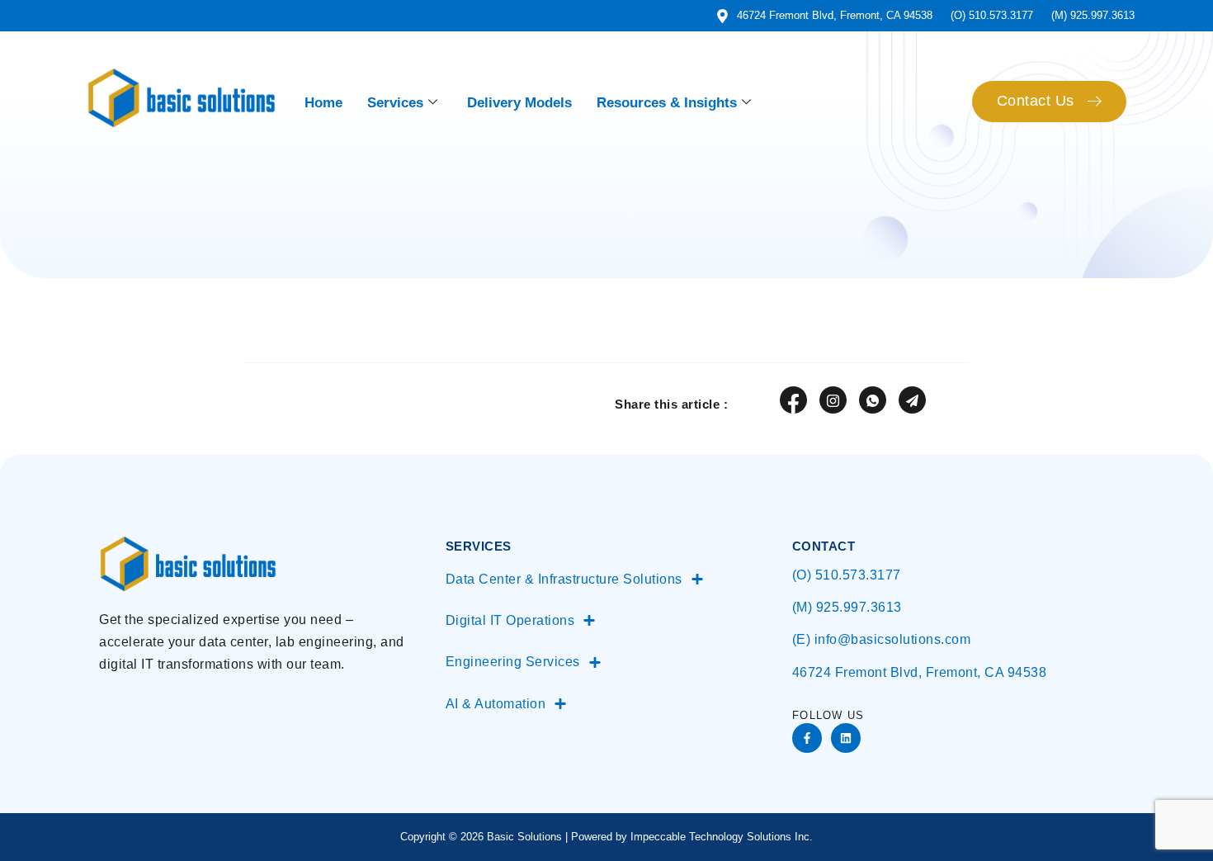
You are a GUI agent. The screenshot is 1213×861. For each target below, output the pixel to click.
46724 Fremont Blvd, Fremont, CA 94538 (919, 672)
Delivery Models (519, 103)
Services (395, 103)
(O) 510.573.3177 (846, 575)
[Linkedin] (846, 738)
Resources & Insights (667, 103)
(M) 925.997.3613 (847, 607)
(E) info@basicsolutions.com (881, 639)
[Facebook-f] (807, 738)
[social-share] (793, 400)
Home (323, 103)
